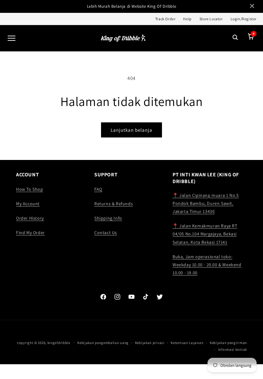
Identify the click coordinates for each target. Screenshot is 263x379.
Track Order (165, 18)
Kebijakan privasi (150, 342)
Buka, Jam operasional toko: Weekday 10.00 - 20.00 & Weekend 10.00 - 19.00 (207, 265)
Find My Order (30, 232)
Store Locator (211, 18)
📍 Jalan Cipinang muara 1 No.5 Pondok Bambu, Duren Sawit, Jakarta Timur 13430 (206, 203)
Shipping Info (108, 218)
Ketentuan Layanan (187, 342)
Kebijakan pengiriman (228, 342)
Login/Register (244, 18)
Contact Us (105, 232)
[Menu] (11, 38)
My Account (28, 204)
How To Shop (29, 189)
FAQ (98, 189)
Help (187, 18)
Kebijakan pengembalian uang (103, 342)
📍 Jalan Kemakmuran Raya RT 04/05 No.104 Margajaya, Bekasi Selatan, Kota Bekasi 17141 (205, 234)
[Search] (235, 38)
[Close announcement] (252, 6)
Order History (30, 218)
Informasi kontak (232, 349)
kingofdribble (58, 342)
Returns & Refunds (113, 204)
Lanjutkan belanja (131, 130)
